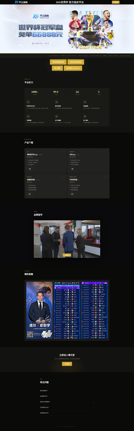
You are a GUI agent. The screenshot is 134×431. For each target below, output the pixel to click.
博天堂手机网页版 (75, 62)
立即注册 (116, 2)
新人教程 (57, 68)
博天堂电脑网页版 (58, 62)
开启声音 (67, 255)
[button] (58, 337)
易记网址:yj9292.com (73, 68)
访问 (30, 194)
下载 (30, 169)
